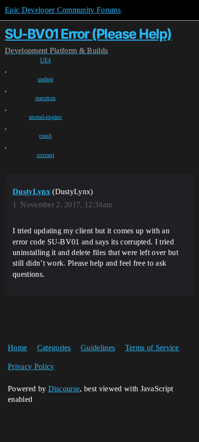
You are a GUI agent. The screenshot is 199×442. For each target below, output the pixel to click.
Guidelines (98, 347)
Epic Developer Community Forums (63, 10)
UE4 (45, 60)
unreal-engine (45, 117)
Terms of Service (152, 347)
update (46, 79)
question (45, 98)
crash (45, 135)
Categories (54, 347)
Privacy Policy (31, 366)
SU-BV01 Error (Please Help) (88, 34)
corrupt (45, 155)
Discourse (64, 389)
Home (17, 347)
